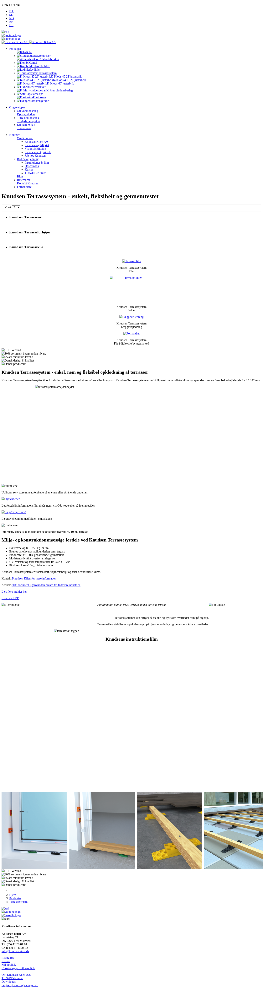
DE (11, 25)
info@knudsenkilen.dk (15, 951)
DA (11, 11)
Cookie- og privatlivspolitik (18, 968)
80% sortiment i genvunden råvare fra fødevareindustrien (46, 585)
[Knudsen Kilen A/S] (29, 42)
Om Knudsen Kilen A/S (16, 974)
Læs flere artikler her (14, 591)
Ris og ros (8, 957)
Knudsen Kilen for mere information (34, 578)
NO (11, 18)
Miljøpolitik (9, 964)
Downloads (9, 981)
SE (11, 14)
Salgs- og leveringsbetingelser (20, 985)
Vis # (8, 207)
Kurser (6, 961)
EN (11, 21)
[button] (15, 48)
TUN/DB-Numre (12, 978)
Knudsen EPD (10, 598)
